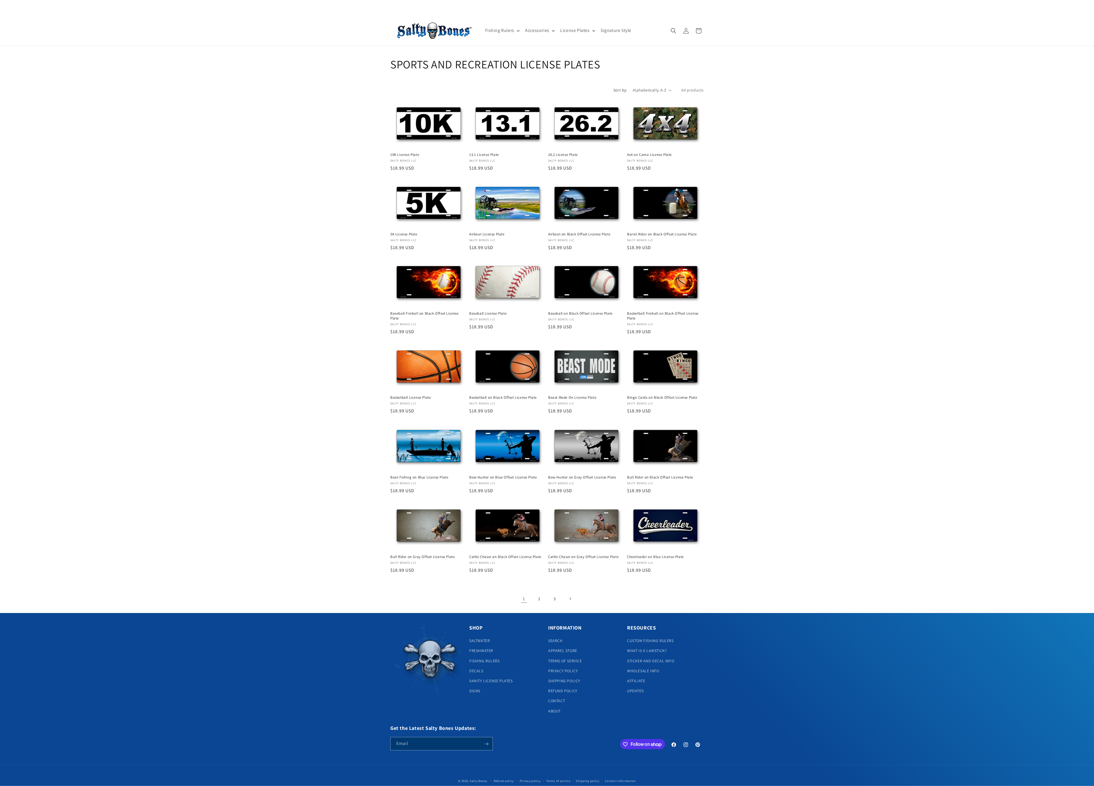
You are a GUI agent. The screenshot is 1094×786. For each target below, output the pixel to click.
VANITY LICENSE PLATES (491, 680)
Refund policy (504, 781)
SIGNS (474, 691)
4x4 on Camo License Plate (649, 154)
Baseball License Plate (488, 313)
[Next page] (570, 598)
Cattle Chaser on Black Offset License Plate (505, 556)
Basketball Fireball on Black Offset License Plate (663, 316)
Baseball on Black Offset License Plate (580, 313)
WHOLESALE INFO (643, 670)
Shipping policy (587, 781)
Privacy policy (530, 781)
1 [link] (524, 599)
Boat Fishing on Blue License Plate (419, 477)
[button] (673, 31)
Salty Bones (478, 781)
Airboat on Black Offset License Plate (579, 234)
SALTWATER (479, 641)
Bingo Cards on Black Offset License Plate (662, 398)
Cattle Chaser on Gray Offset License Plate (583, 556)
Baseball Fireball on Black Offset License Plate (424, 316)
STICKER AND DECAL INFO (650, 660)
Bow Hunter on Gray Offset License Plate (582, 477)
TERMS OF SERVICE (565, 660)
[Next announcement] (607, 7)
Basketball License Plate (410, 398)
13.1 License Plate (484, 154)
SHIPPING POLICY (564, 680)
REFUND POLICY (562, 691)
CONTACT (556, 701)
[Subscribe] (486, 744)
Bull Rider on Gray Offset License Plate (422, 556)
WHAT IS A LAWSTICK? (647, 650)
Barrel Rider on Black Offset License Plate (662, 234)
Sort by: (620, 90)
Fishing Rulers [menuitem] (499, 30)
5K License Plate (403, 234)
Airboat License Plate (487, 234)
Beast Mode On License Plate (572, 398)
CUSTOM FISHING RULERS (650, 641)
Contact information (620, 781)
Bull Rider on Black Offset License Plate (660, 477)
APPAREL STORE (562, 650)
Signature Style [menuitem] (616, 30)
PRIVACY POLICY (563, 670)
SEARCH (555, 641)
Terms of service (558, 781)
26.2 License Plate (563, 154)
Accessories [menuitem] (537, 30)
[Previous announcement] (486, 7)
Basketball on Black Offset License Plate (503, 398)
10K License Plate (404, 154)
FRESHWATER (481, 650)
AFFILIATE (636, 680)
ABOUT (554, 711)
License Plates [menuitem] (574, 30)
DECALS (476, 670)
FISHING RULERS (484, 660)
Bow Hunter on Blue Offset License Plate (503, 477)
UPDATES (635, 691)
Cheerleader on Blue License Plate (655, 556)
